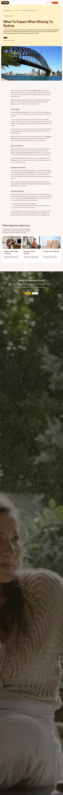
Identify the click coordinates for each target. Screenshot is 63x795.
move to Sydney (34, 90)
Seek (47, 119)
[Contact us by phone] (50, 2)
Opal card (29, 172)
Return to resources (9, 15)
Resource (17, 10)
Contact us (28, 293)
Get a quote (55, 2)
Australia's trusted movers (8, 10)
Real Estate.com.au (31, 152)
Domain (22, 152)
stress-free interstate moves (29, 198)
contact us (44, 215)
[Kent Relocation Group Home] (5, 2)
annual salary (23, 112)
